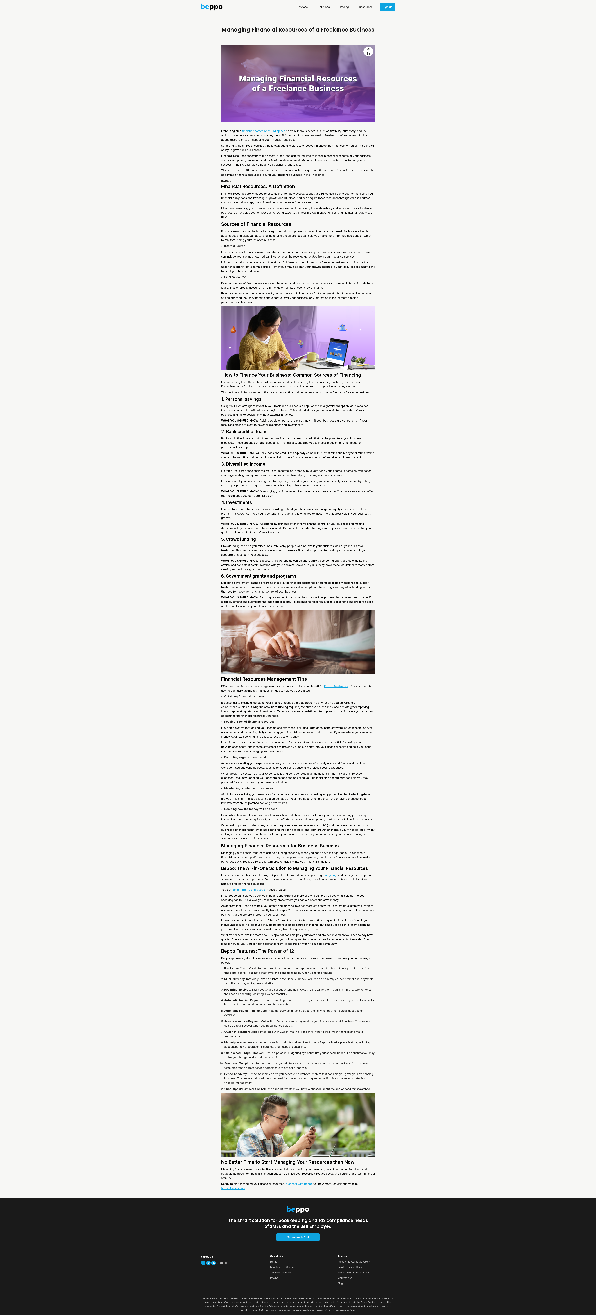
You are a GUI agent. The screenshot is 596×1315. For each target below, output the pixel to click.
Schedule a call (298, 1237)
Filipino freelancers (336, 686)
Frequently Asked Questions (354, 1261)
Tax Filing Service (280, 1272)
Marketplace (344, 1277)
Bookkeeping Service (282, 1267)
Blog (340, 1283)
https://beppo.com (233, 1188)
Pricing (274, 1277)
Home (273, 1261)
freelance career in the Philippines (263, 131)
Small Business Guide (350, 1267)
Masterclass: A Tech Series (353, 1272)
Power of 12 (281, 951)
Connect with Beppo (299, 1183)
